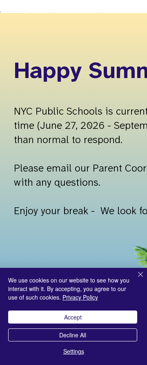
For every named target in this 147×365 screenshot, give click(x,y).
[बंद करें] (135, 279)
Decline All (72, 335)
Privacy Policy (80, 297)
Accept (73, 317)
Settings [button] (73, 351)
